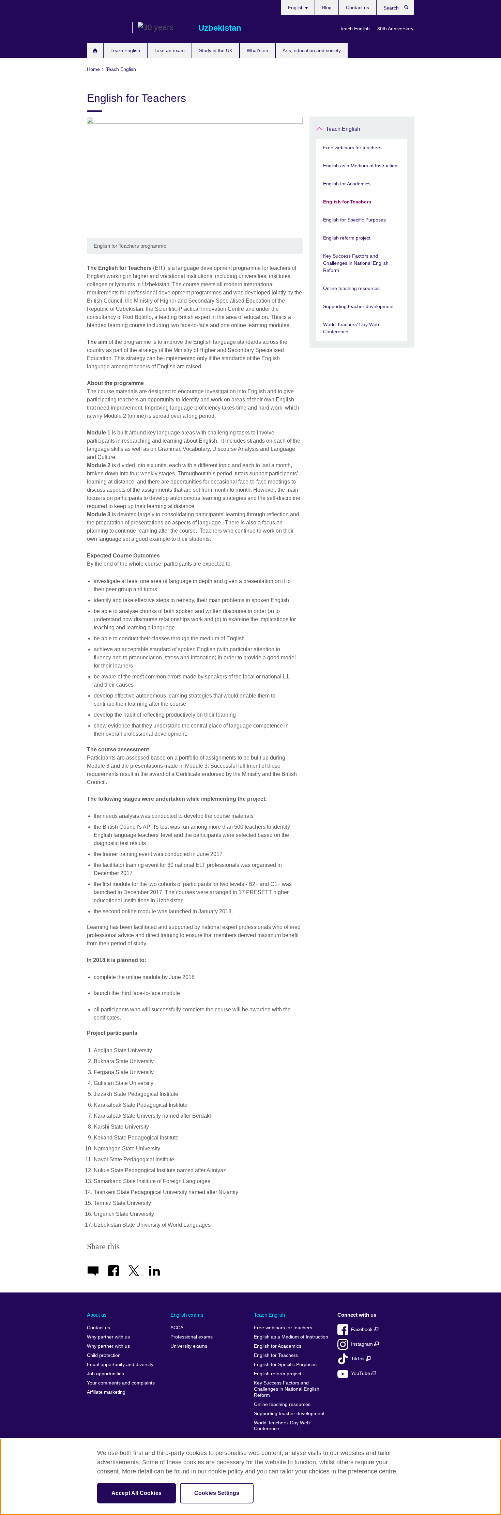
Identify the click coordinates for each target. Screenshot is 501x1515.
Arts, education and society (312, 50)
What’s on (257, 50)
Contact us (357, 7)
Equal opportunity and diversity (120, 1364)
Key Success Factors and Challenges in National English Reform (356, 263)
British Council (107, 28)
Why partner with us (108, 1337)
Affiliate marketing (106, 1392)
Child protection (104, 1355)
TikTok (358, 1358)
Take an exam (169, 50)
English (296, 7)
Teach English (355, 28)
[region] (250, 1476)
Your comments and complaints (121, 1383)
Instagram (362, 1344)
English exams (186, 1315)
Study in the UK (215, 50)
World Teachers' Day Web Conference (351, 328)
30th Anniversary (395, 28)
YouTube (361, 1373)
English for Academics (346, 183)
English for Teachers (347, 201)
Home (95, 50)
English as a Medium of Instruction (360, 165)
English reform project (346, 238)
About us (97, 1315)
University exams (188, 1346)
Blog (327, 7)
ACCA (176, 1327)
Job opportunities (105, 1373)
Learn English (125, 50)
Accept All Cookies (136, 1493)
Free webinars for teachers (352, 147)
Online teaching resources (351, 288)
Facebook (362, 1329)
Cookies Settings (217, 1493)
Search (410, 8)
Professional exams (191, 1337)
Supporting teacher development (358, 306)
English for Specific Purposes (354, 220)
